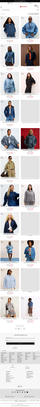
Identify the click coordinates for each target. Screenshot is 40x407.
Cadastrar (20, 343)
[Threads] (25, 392)
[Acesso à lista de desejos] (35, 7)
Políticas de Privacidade (14, 403)
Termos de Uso (19, 403)
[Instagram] (12, 392)
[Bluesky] (27, 392)
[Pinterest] (15, 392)
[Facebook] (20, 392)
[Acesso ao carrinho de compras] (38, 7)
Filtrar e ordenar (34, 13)
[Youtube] (17, 392)
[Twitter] (22, 392)
